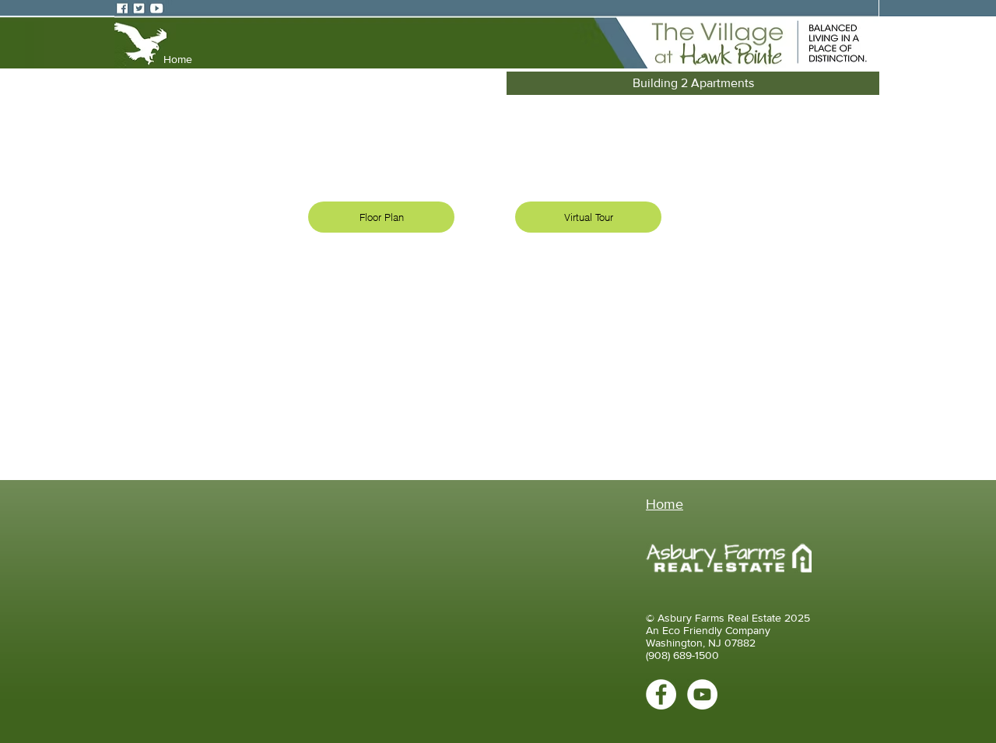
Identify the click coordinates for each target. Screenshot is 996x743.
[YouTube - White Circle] (702, 694)
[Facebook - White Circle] (661, 694)
